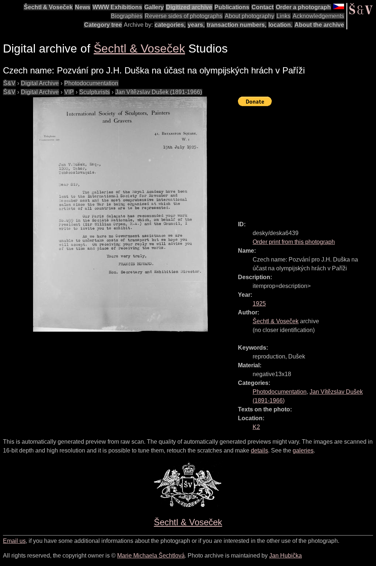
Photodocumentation (91, 83)
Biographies (126, 16)
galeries (303, 450)
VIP (69, 92)
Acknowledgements (318, 16)
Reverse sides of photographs (184, 16)
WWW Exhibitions (117, 7)
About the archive (319, 25)
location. (280, 25)
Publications (231, 7)
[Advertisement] (307, 160)
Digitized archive (189, 7)
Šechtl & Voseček (48, 7)
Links (283, 16)
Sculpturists (94, 92)
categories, (170, 25)
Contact (263, 7)
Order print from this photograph (294, 242)
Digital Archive (40, 83)
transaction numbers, (236, 25)
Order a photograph (303, 7)
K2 (256, 427)
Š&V (9, 83)
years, (196, 25)
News (82, 7)
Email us (14, 541)
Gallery (154, 7)
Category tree (103, 25)
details (259, 450)
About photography (249, 16)
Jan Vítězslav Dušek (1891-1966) (158, 92)
